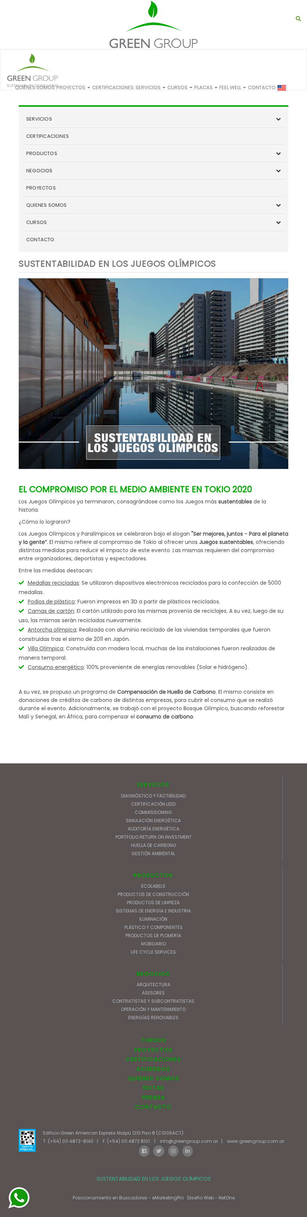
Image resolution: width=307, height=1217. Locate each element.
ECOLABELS (153, 886)
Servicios (149, 87)
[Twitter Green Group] (158, 1150)
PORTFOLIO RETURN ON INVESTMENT (153, 837)
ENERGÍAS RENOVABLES (153, 1017)
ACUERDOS (153, 1069)
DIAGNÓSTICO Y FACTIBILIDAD (153, 796)
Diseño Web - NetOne (211, 1198)
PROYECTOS (71, 87)
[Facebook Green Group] (144, 1150)
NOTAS (153, 1088)
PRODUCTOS (41, 153)
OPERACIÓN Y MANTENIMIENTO (153, 1009)
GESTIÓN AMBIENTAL (153, 853)
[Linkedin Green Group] (187, 1150)
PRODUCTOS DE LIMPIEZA (153, 902)
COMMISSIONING (153, 812)
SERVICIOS (39, 118)
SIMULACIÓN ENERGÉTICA (153, 820)
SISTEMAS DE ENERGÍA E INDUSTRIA (153, 911)
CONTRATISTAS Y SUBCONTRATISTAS (153, 1001)
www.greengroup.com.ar (255, 1141)
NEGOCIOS (39, 170)
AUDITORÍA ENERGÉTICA (153, 829)
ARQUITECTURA (153, 984)
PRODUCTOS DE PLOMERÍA (153, 935)
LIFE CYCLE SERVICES (153, 952)
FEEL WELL (230, 87)
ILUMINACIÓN (153, 919)
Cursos (178, 87)
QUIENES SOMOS (35, 87)
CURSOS (36, 222)
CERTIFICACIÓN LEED (153, 804)
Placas (204, 87)
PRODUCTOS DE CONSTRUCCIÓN (153, 894)
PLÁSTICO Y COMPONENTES (153, 927)
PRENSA (153, 1097)
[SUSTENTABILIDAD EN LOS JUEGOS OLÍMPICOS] (153, 24)
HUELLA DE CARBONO (153, 845)
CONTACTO (262, 87)
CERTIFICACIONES (113, 87)
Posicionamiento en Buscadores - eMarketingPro (128, 1198)
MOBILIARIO (153, 944)
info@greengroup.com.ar (189, 1141)
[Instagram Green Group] (173, 1150)
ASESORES (153, 993)
